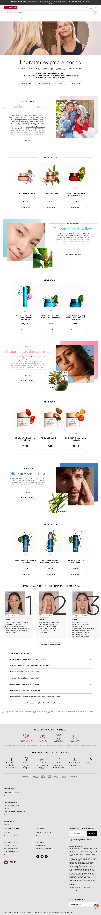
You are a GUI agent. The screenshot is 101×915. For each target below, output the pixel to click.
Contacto (7, 855)
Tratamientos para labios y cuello (15, 811)
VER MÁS (27, 140)
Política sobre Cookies (51, 912)
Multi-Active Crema (17, 119)
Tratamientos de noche (12, 805)
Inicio (5, 19)
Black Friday (8, 799)
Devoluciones (8, 839)
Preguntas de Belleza (11, 851)
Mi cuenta (7, 832)
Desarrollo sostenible (43, 835)
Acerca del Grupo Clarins (44, 832)
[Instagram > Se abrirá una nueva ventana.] (46, 857)
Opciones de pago (10, 845)
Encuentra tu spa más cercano (50, 644)
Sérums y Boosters (10, 796)
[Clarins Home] (10, 7)
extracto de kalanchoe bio (66, 247)
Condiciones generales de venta (15, 912)
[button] (96, 906)
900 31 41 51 (91, 763)
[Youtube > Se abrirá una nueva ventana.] (42, 857)
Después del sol (9, 821)
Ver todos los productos (73, 253)
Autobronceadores (10, 815)
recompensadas (58, 764)
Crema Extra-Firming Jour (35, 127)
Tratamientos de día (11, 802)
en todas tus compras (42, 765)
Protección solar (9, 818)
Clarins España (75, 904)
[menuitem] (86, 7)
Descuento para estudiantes (13, 858)
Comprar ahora (25, 207)
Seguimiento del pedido (12, 835)
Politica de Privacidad (75, 841)
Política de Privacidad (34, 912)
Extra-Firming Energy (25, 134)
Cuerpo (6, 808)
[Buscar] (95, 12)
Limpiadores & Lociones (12, 792)
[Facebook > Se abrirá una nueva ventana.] (37, 857)
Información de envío (11, 842)
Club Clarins (40, 842)
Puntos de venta (41, 845)
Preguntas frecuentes (11, 848)
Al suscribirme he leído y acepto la (80, 840)
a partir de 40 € (10, 764)
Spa (37, 839)
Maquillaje (7, 824)
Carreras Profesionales (44, 848)
